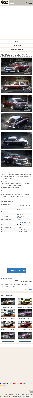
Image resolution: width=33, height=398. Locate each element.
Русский (4, 383)
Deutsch (24, 383)
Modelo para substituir (16, 49)
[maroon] (17, 224)
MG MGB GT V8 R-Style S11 (25, 329)
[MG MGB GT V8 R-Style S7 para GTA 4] (8, 313)
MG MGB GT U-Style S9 (25, 318)
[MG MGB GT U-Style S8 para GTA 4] (25, 335)
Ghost (18, 209)
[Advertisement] (16, 22)
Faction (19, 227)
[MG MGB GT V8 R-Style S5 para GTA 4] (8, 324)
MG (18, 211)
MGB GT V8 (20, 214)
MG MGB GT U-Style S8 (25, 341)
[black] (20, 224)
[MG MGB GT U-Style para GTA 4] (8, 302)
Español (4, 385)
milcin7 (9, 204)
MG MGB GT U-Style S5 (8, 341)
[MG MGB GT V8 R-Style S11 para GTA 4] (25, 324)
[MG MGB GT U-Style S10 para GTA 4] (16, 66)
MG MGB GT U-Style (8, 307)
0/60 (16, 280)
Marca (16, 41)
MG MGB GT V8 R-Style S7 (8, 318)
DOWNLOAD (14, 271)
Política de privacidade (23, 396)
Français (17, 383)
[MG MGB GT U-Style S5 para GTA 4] (8, 335)
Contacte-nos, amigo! (9, 286)
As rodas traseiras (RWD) (23, 222)
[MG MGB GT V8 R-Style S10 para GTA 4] (25, 302)
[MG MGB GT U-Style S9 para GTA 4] (25, 313)
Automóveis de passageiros (20, 217)
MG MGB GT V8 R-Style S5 (8, 329)
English (10, 383)
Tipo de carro (16, 45)
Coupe (18, 219)
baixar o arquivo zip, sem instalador (16, 275)
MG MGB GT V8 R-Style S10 (25, 307)
